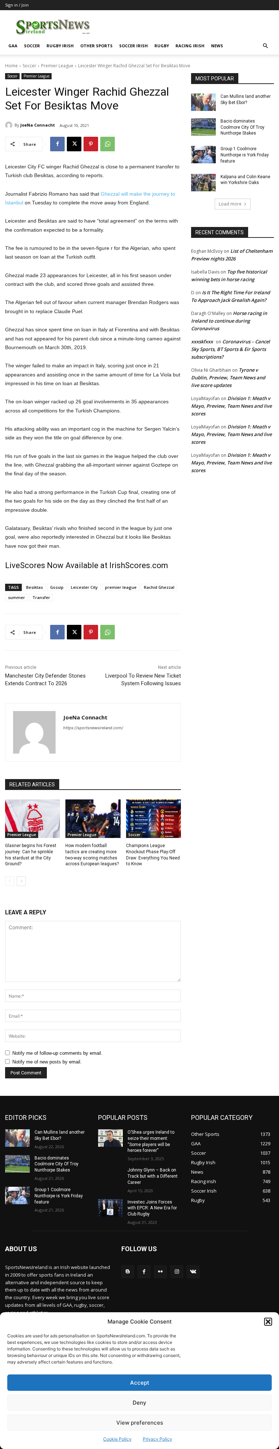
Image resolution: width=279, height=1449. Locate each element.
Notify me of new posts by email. (47, 1062)
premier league (121, 587)
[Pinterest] (91, 144)
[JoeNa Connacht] (10, 125)
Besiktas (34, 587)
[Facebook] (57, 144)
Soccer (32, 45)
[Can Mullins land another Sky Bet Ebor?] (203, 102)
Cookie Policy (117, 1439)
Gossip (57, 587)
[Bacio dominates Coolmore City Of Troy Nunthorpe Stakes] (203, 127)
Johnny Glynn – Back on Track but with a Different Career (153, 1176)
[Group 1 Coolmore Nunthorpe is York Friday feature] (203, 154)
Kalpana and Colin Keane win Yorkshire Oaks (245, 179)
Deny (139, 1402)
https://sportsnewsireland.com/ (93, 727)
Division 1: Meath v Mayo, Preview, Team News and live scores (231, 406)
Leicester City (84, 587)
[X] (74, 144)
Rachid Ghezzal (159, 587)
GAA (12, 45)
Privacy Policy (157, 1439)
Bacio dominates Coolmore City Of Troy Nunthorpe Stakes (242, 127)
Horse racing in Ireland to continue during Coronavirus (229, 321)
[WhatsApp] (107, 144)
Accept (139, 1382)
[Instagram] (176, 1271)
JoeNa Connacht (37, 125)
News (217, 45)
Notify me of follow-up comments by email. (57, 1053)
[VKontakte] (193, 1271)
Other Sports (96, 45)
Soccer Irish (133, 45)
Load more (230, 204)
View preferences (139, 1422)
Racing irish (190, 45)
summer (16, 597)
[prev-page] (9, 881)
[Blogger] (127, 1271)
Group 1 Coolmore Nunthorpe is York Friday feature (245, 155)
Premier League (57, 66)
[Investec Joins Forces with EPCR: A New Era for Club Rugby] (110, 1208)
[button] (268, 1321)
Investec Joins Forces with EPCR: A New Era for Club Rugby (152, 1208)
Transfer (41, 597)
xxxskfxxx (202, 341)
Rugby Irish (60, 45)
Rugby (161, 45)
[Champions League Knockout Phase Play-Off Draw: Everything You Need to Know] (153, 818)
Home (11, 66)
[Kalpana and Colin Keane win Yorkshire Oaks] (203, 182)
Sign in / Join (17, 5)
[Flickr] (160, 1271)
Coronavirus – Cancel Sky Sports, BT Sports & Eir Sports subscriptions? (230, 349)
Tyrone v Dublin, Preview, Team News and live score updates (228, 377)
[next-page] (21, 881)
